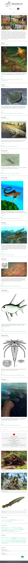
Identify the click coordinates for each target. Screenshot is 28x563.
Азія (13, 527)
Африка (19, 527)
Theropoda (24, 542)
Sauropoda (24, 541)
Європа (2, 527)
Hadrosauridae (5, 540)
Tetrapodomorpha (15, 146)
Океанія (19, 529)
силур (7, 521)
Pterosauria (14, 541)
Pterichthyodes (4, 150)
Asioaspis (3, 84)
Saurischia (21, 541)
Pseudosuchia (7, 541)
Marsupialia (16, 540)
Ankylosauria (7, 537)
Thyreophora (2, 543)
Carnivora (23, 537)
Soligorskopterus (4, 335)
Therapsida (21, 542)
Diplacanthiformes (23, 331)
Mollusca (18, 540)
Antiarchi (3, 173)
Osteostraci (12, 425)
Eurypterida (10, 375)
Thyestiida (15, 425)
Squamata (11, 542)
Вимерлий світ (17, 4)
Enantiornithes (2, 540)
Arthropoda (3, 375)
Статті (3, 78)
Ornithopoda (24, 540)
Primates (4, 541)
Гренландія (2, 529)
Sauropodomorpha (3, 542)
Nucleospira (3, 258)
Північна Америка (9, 530)
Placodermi (9, 173)
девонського (17, 167)
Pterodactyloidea (11, 541)
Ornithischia (21, 540)
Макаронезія (10, 529)
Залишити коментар (5, 80)
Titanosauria (5, 543)
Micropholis (4, 470)
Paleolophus (3, 222)
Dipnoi (6, 254)
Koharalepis (3, 117)
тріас (9, 521)
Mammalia (13, 540)
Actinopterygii (2, 537)
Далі (5, 429)
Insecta (7, 540)
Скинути (22, 558)
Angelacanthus (4, 290)
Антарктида (16, 527)
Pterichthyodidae (17, 173)
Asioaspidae (6, 113)
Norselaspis (3, 379)
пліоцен (5, 521)
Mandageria (4, 511)
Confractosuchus (5, 491)
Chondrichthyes (12, 331)
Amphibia (5, 537)
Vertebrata (18, 425)
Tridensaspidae (21, 79)
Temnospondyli (16, 542)
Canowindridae (4, 146)
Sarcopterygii (12, 254)
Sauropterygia (8, 542)
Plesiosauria (2, 541)
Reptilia (17, 541)
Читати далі (2, 76)
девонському (19, 418)
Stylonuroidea (22, 375)
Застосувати (22, 556)
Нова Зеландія (15, 529)
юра (10, 521)
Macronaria (9, 540)
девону (11, 141)
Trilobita (7, 543)
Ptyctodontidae (18, 218)
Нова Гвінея (12, 529)
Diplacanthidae (19, 331)
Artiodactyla (17, 537)
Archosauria (10, 537)
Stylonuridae (18, 375)
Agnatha (3, 79)
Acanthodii (3, 331)
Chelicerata (6, 375)
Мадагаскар (6, 529)
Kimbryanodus (4, 177)
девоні (25, 324)
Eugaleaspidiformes (12, 79)
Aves (19, 537)
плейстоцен (2, 521)
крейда (12, 519)
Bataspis (3, 43)
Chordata (8, 79)
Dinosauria (25, 538)
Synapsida (13, 542)
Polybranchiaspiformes (20, 113)
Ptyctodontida (14, 218)
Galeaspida (16, 79)
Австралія (7, 527)
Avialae (21, 537)
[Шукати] (18, 9)
